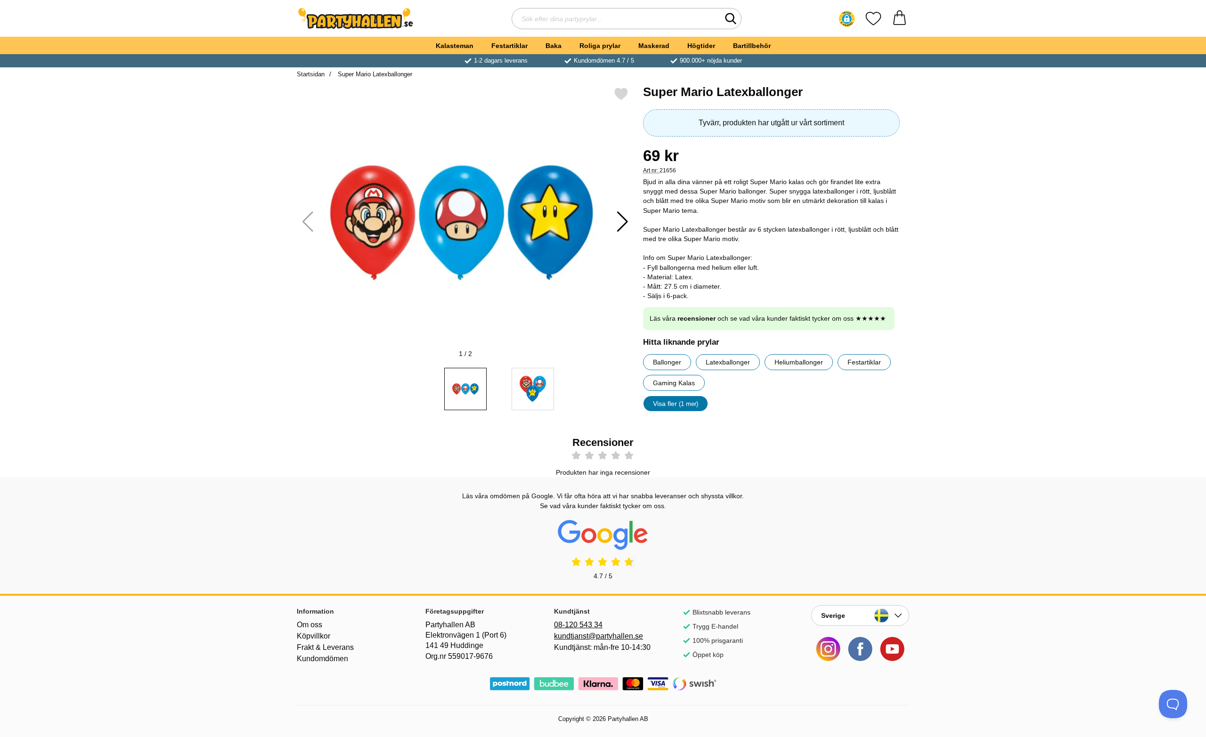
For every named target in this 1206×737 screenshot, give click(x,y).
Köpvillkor (313, 636)
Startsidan (311, 74)
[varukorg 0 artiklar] (899, 18)
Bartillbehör (752, 45)
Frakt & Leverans (325, 647)
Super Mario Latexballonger (374, 74)
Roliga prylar (599, 45)
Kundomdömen (322, 659)
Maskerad (653, 45)
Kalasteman (454, 45)
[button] (846, 19)
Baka (554, 45)
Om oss (309, 625)
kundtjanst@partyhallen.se (598, 636)
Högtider (701, 45)
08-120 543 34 (578, 625)
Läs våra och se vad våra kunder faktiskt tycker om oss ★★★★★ (768, 318)
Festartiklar (509, 45)
